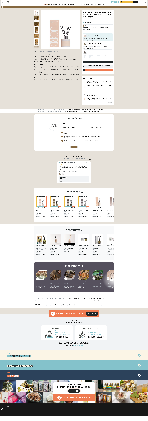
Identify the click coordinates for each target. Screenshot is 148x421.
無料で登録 (39, 213)
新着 (49, 4)
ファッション (77, 4)
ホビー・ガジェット (100, 4)
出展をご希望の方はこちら (124, 407)
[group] (92, 314)
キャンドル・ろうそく (58, 111)
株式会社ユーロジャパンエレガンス (92, 27)
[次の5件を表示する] (112, 102)
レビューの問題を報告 (86, 162)
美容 (56, 4)
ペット (81, 4)
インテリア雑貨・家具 (70, 4)
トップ (35, 109)
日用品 (59, 4)
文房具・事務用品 (86, 4)
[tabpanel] (57, 67)
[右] (111, 208)
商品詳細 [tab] (42, 51)
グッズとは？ (122, 405)
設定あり (90, 29)
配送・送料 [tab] (56, 51)
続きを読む (60, 169)
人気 (45, 4)
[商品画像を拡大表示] (60, 29)
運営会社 (136, 407)
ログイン (141, 1)
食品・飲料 (53, 4)
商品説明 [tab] (36, 51)
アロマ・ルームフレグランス (52, 109)
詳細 (108, 27)
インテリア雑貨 (49, 111)
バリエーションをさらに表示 (98, 58)
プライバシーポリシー (138, 405)
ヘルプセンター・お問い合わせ (125, 409)
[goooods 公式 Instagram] (2, 409)
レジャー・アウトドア (93, 4)
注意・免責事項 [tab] (49, 51)
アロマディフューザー (62, 109)
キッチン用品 (63, 4)
